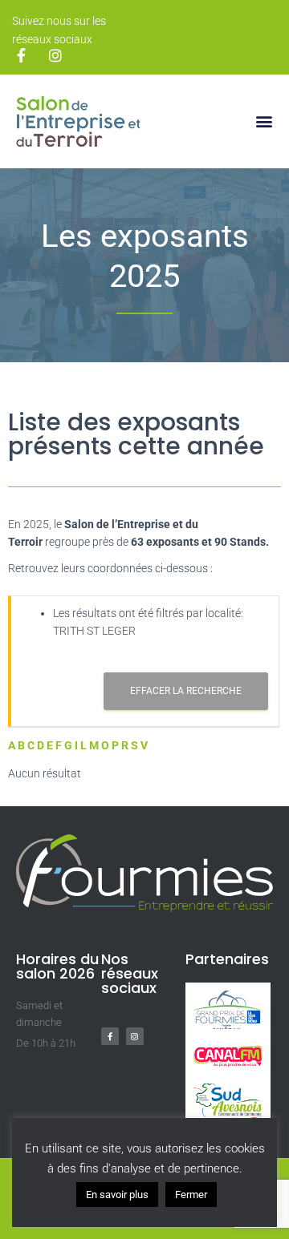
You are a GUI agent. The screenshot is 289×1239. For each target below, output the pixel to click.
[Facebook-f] (110, 1036)
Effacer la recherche (186, 690)
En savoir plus (117, 1195)
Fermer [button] (191, 1195)
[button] (263, 121)
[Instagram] (135, 1036)
